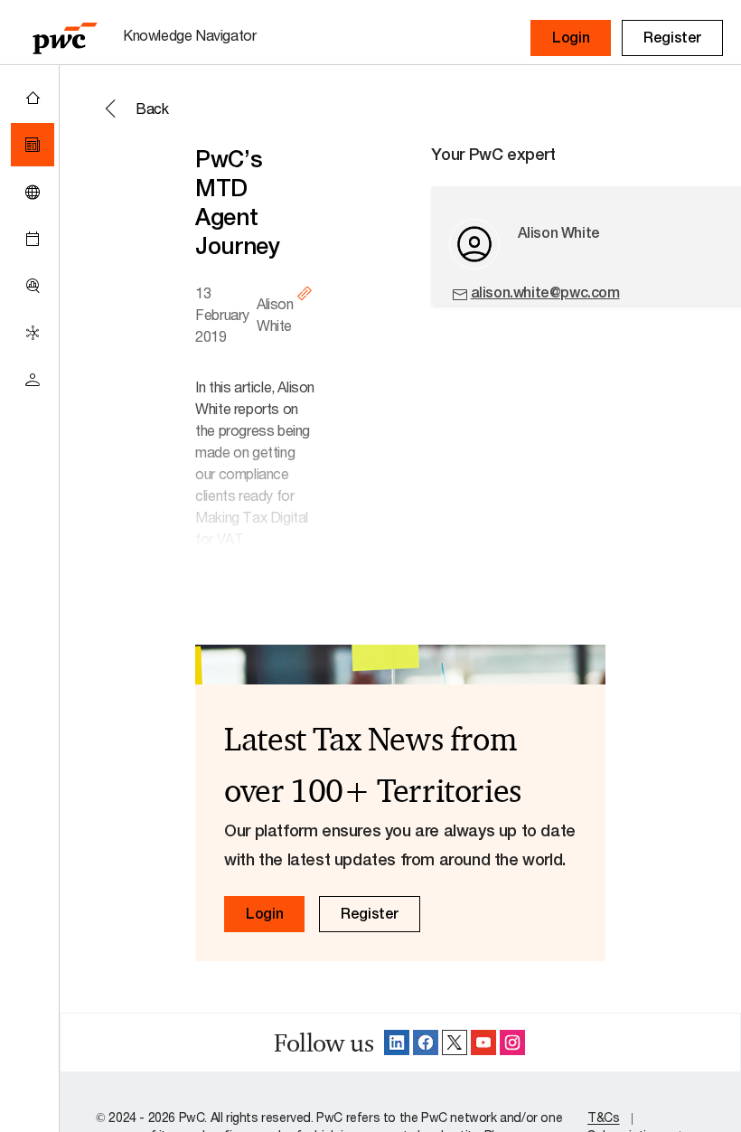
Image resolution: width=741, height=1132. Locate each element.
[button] (570, 38)
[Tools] (32, 285)
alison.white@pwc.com (545, 292)
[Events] (32, 238)
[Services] (32, 332)
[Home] (32, 97)
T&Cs (603, 1117)
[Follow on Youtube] (483, 1042)
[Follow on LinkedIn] (396, 1042)
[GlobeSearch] (32, 191)
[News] (32, 144)
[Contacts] (32, 379)
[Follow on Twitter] (454, 1042)
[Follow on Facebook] (425, 1042)
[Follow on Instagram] (512, 1042)
